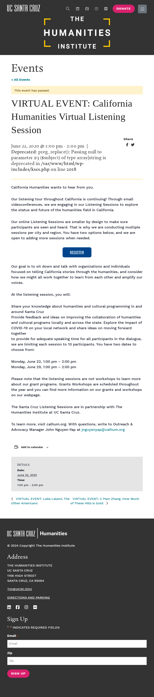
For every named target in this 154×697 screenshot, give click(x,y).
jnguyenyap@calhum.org (103, 429)
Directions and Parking (28, 598)
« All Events (20, 80)
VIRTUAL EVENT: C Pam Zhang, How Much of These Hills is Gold (104, 501)
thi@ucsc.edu (19, 589)
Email (12, 636)
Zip (9, 653)
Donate (124, 9)
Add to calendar (32, 447)
